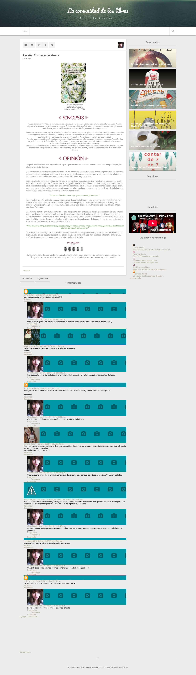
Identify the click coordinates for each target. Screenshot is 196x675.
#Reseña (26, 270)
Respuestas (28, 301)
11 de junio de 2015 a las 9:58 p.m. (49, 444)
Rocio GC (27, 388)
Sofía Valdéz (32, 319)
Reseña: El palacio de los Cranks (146, 256)
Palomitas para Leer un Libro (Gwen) (39, 499)
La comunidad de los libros (98, 10)
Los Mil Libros (138, 247)
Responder (28, 299)
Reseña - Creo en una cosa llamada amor (150, 269)
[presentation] (26, 258)
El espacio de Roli (140, 274)
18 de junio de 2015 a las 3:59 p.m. (52, 606)
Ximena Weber (29, 444)
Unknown (27, 581)
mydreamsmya (30, 346)
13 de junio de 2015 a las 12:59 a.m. (68, 499)
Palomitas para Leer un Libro (145, 261)
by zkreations (84, 667)
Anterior (28, 278)
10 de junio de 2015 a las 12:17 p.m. (46, 388)
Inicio (25, 31)
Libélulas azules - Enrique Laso (145, 263)
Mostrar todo (135, 278)
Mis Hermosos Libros (141, 267)
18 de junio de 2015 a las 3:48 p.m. (52, 526)
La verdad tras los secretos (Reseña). (148, 276)
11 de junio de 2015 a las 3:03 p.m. (52, 319)
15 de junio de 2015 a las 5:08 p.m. (49, 541)
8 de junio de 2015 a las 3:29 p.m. (45, 295)
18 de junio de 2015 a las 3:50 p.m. (52, 566)
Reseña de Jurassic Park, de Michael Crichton (151, 249)
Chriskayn (28, 295)
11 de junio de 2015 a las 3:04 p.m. (52, 373)
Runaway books (139, 254)
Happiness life (29, 541)
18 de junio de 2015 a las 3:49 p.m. (52, 473)
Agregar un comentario (29, 616)
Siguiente (41, 278)
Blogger (95, 667)
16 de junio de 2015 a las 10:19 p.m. (46, 581)
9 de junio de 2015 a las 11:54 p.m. (50, 346)
